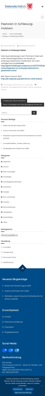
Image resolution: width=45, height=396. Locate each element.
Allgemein (6, 161)
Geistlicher (4, 87)
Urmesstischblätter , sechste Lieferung (16, 143)
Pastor (25, 87)
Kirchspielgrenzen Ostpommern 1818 (16, 148)
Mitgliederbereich (11, 332)
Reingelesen (7, 212)
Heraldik (6, 192)
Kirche (20, 87)
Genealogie (7, 85)
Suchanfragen (8, 217)
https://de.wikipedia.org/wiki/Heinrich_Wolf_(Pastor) (21, 79)
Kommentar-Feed (9, 257)
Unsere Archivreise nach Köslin (13, 130)
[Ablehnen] (42, 386)
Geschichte (16, 85)
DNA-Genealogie (9, 172)
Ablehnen (29, 389)
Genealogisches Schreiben (12, 182)
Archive (6, 166)
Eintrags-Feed (8, 252)
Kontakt (7, 317)
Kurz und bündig (16, 34)
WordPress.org (8, 262)
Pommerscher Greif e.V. (27, 46)
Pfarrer (30, 87)
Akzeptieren (17, 389)
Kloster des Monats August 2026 (14, 125)
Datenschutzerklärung (13, 322)
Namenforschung (9, 207)
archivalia (19, 63)
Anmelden (7, 247)
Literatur (6, 202)
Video (5, 222)
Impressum (9, 327)
